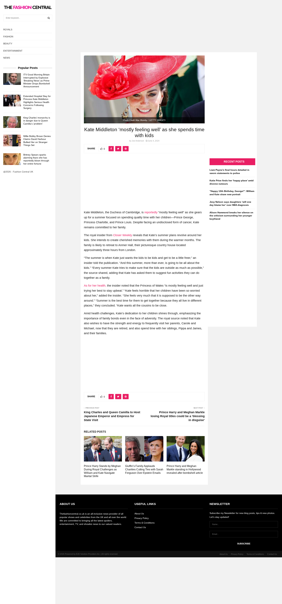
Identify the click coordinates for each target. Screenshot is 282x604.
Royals (7, 29)
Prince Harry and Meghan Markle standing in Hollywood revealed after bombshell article (185, 469)
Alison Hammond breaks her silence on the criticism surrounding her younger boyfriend (231, 215)
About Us (139, 513)
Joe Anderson (138, 141)
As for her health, (95, 285)
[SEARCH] (48, 18)
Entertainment (13, 50)
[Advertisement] (141, 23)
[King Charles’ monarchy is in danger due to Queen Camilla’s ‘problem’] (12, 122)
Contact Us (140, 527)
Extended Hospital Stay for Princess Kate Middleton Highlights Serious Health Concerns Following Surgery (37, 102)
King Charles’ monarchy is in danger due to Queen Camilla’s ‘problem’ (36, 120)
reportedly (150, 212)
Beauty (7, 43)
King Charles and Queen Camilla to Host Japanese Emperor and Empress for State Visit (112, 416)
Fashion (8, 36)
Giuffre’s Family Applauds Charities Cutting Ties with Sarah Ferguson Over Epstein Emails (144, 469)
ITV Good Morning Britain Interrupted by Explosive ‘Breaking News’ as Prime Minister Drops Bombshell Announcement (36, 80)
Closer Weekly (122, 235)
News (6, 57)
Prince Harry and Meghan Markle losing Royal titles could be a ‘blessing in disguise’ (178, 416)
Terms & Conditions (144, 522)
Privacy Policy (141, 518)
